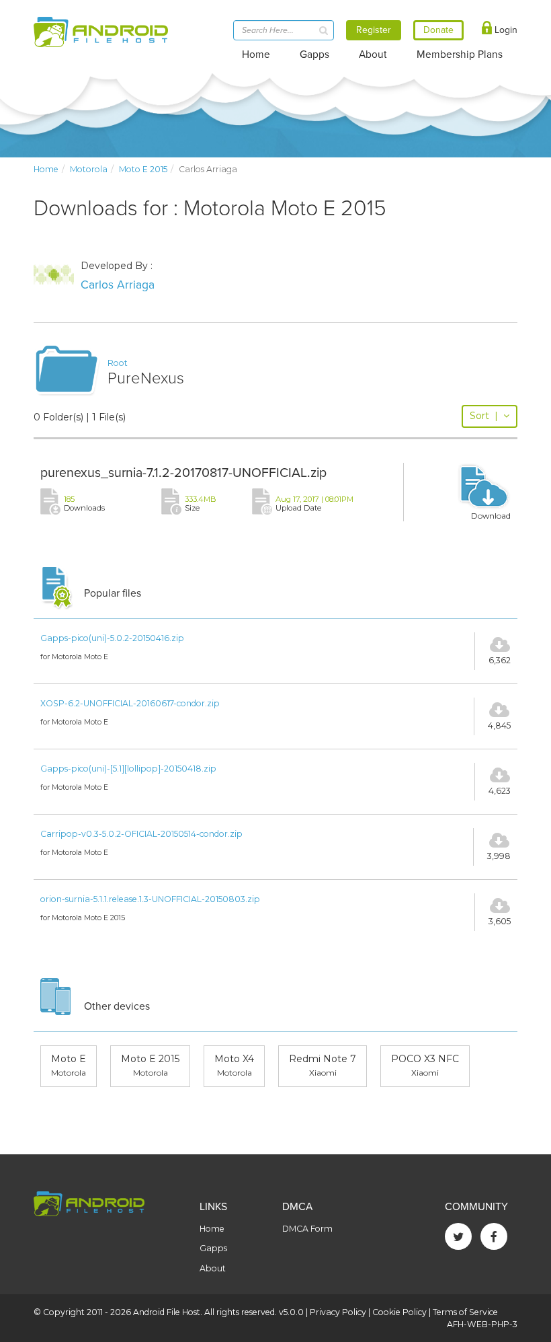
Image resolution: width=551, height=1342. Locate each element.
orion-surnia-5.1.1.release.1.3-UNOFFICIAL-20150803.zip (150, 899)
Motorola (89, 169)
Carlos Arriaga (118, 285)
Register (373, 30)
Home (256, 54)
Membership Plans (460, 54)
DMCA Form (307, 1229)
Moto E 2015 (143, 169)
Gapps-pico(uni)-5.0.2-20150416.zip (112, 638)
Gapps (314, 54)
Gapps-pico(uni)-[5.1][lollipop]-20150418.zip (128, 768)
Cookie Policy (399, 1312)
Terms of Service (465, 1312)
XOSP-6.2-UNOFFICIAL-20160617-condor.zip (130, 703)
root (118, 363)
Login (504, 30)
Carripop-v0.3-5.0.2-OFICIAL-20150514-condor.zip (141, 834)
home (46, 169)
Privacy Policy (338, 1312)
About (373, 54)
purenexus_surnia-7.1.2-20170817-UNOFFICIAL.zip (183, 473)
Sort (484, 416)
